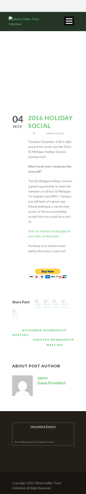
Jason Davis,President (51, 380)
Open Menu (69, 20)
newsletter (55, 133)
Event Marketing (23, 442)
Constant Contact (45, 442)
